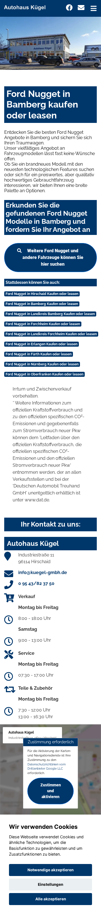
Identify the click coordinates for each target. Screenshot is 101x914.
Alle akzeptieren (50, 899)
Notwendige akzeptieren (50, 870)
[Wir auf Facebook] (69, 8)
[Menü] (93, 8)
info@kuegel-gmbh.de (42, 572)
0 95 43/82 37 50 (36, 583)
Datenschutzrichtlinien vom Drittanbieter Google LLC (46, 766)
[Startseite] (27, 6)
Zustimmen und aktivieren (50, 791)
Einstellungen (50, 884)
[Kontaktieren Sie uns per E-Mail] (81, 8)
